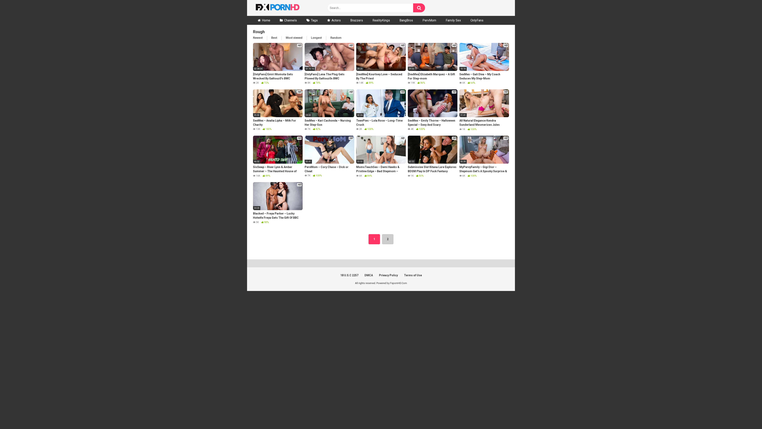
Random (336, 37)
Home (266, 20)
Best (274, 37)
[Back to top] (748, 417)
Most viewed (294, 37)
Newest (258, 37)
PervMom (429, 20)
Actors (336, 20)
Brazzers (356, 20)
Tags (314, 20)
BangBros (406, 20)
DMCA (369, 275)
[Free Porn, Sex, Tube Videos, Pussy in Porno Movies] (283, 7)
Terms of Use (413, 275)
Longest (316, 37)
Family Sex (453, 20)
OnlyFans (476, 20)
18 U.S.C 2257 (349, 275)
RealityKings (381, 20)
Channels (290, 20)
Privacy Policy (388, 275)
